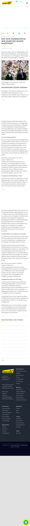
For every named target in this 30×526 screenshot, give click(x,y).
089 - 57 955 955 (9, 386)
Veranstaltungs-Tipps (20, 424)
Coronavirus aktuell (6, 408)
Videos (17, 412)
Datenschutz (4, 395)
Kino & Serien (19, 418)
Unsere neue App (19, 381)
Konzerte (4, 431)
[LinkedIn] (19, 33)
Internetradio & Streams (21, 371)
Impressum (4, 393)
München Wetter (19, 395)
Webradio (17, 446)
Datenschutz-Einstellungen (7, 398)
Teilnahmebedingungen (7, 397)
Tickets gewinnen (5, 433)
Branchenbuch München (21, 399)
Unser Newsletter (19, 379)
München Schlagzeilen (20, 391)
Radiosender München (16, 445)
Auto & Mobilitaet (5, 420)
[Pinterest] (24, 33)
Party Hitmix (4, 429)
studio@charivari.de (9, 384)
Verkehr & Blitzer (5, 414)
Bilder (17, 410)
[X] (13, 33)
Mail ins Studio (5, 391)
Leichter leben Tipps (20, 422)
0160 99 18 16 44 (10, 388)
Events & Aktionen (20, 375)
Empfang (18, 383)
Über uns (18, 377)
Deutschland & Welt (6, 418)
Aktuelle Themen (19, 389)
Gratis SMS (18, 427)
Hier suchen (18, 433)
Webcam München (20, 397)
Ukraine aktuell (5, 410)
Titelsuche (4, 427)
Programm (18, 373)
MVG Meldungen (5, 416)
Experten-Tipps (19, 420)
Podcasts (18, 408)
